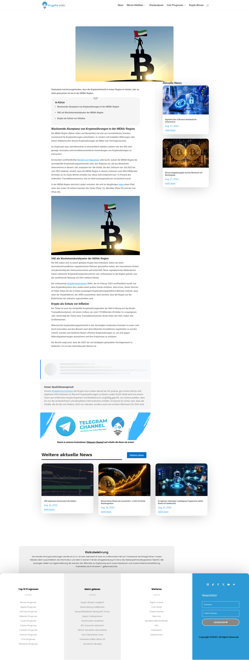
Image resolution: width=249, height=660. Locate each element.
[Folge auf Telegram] (234, 585)
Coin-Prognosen (175, 5)
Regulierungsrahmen (77, 283)
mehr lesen (170, 130)
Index (121, 184)
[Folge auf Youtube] (228, 585)
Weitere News (137, 455)
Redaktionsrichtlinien (62, 390)
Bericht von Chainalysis (88, 160)
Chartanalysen (156, 5)
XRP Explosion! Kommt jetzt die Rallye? (60, 501)
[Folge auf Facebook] (218, 585)
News (120, 5)
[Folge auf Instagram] (208, 585)
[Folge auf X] (223, 585)
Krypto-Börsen (196, 5)
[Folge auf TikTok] (213, 585)
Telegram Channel (94, 442)
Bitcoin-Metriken (135, 5)
